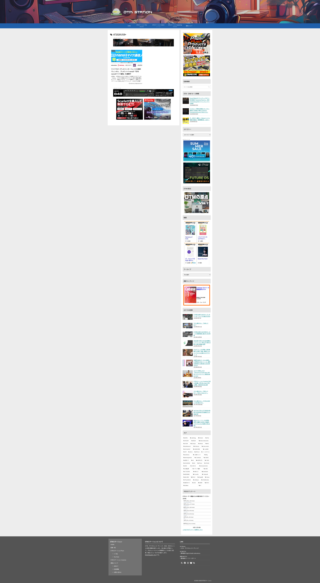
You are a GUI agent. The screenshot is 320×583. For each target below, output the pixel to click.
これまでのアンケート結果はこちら (193, 530)
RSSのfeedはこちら (150, 555)
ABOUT (116, 566)
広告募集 (116, 569)
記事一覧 (113, 547)
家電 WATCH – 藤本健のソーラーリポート (188, 557)
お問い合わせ (117, 572)
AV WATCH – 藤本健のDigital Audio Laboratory (190, 552)
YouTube (116, 557)
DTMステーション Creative (118, 560)
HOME (112, 544)
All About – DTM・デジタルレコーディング (189, 547)
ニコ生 (116, 554)
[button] (209, 87)
